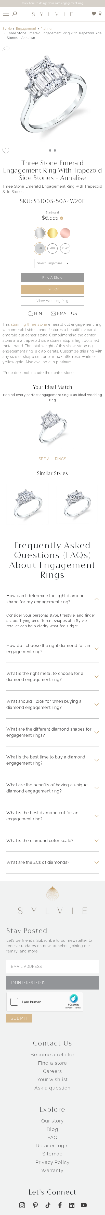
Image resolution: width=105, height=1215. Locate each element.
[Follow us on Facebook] (60, 1205)
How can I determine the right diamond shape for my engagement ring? (45, 598)
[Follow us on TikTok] (48, 1205)
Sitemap (52, 1153)
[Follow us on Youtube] (84, 1205)
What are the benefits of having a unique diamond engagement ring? (47, 787)
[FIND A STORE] (100, 14)
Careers (52, 1071)
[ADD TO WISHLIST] (6, 150)
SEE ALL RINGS (52, 459)
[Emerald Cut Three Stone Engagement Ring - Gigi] (27, 508)
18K (52, 248)
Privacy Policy (52, 1162)
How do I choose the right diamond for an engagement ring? (48, 648)
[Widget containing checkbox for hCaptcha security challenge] (44, 1001)
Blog (52, 1129)
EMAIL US (67, 313)
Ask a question (52, 1087)
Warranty (52, 1170)
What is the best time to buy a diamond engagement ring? (45, 760)
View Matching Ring (52, 301)
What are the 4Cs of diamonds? (38, 862)
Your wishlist (52, 1079)
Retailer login (52, 1145)
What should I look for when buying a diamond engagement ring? (44, 704)
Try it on (52, 289)
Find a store (52, 1062)
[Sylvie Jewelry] (52, 14)
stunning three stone (29, 324)
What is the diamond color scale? (40, 840)
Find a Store (52, 277)
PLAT (65, 248)
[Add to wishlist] (94, 14)
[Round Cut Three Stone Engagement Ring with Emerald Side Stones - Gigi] (77, 508)
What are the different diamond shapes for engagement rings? (48, 732)
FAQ (52, 1137)
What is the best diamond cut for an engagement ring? (42, 815)
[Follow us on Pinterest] (35, 1205)
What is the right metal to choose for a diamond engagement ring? (44, 676)
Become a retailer (52, 1054)
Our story (52, 1120)
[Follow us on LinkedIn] (71, 1205)
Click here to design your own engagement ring (52, 3)
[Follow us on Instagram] (22, 1205)
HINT (39, 313)
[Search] (14, 14)
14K (39, 248)
